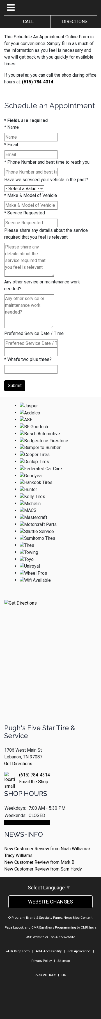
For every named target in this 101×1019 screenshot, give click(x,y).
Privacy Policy (41, 961)
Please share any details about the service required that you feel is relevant (46, 234)
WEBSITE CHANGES (50, 902)
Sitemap (64, 961)
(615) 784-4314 (37, 82)
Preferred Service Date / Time (34, 333)
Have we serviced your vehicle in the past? (46, 179)
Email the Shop (33, 781)
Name (11, 127)
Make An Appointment (27, 822)
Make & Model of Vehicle (30, 195)
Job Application (79, 951)
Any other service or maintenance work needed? (42, 285)
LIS (63, 975)
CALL (27, 21)
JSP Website (35, 937)
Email (11, 144)
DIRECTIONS (74, 21)
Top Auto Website (62, 937)
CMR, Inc (87, 927)
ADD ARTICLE (45, 975)
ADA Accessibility (48, 951)
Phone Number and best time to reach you (46, 162)
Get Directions (18, 763)
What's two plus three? (28, 359)
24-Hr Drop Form (18, 951)
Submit (15, 385)
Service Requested (24, 213)
